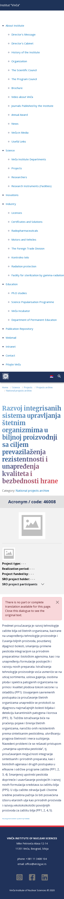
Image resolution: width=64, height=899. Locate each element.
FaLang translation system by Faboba (16, 818)
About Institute (15, 25)
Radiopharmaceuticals (24, 230)
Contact (10, 355)
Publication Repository (19, 328)
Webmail (11, 337)
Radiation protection (23, 266)
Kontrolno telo (20, 257)
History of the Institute (25, 52)
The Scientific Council (24, 70)
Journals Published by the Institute (32, 106)
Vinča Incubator (20, 311)
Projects (16, 168)
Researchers (19, 177)
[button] (59, 376)
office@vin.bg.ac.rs (35, 864)
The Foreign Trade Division (27, 248)
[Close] (57, 602)
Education (12, 284)
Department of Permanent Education (34, 320)
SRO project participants (19, 584)
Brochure (17, 88)
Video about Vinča (22, 97)
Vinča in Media (19, 132)
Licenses (16, 213)
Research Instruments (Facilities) (31, 186)
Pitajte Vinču (13, 364)
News (14, 123)
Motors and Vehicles (23, 239)
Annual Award (19, 114)
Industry (11, 204)
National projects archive (32, 491)
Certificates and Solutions (26, 221)
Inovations (12, 195)
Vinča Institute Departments (28, 159)
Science (10, 150)
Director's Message (23, 34)
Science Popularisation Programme (32, 302)
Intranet (11, 346)
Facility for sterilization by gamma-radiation (37, 275)
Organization (19, 61)
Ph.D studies (19, 293)
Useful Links (18, 141)
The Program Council (24, 79)
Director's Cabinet (22, 43)
